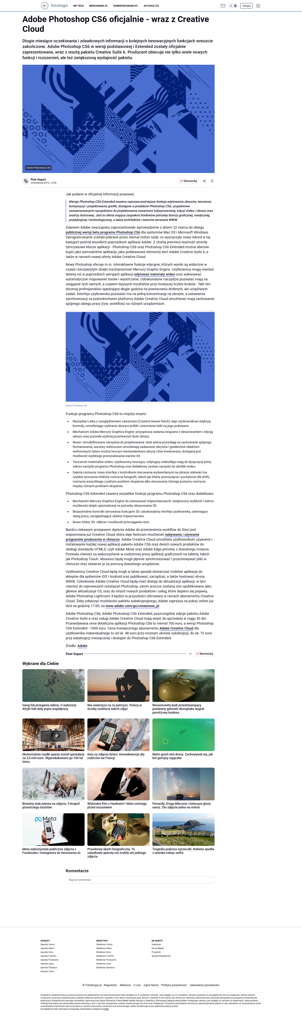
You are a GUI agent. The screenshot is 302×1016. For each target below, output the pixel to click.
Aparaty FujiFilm (48, 956)
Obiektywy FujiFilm (105, 956)
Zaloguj (246, 5)
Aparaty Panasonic (50, 960)
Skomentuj (190, 181)
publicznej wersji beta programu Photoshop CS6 (103, 232)
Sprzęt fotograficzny (161, 956)
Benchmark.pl (98, 5)
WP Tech (78, 5)
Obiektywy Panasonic (106, 960)
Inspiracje (156, 944)
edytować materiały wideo (154, 274)
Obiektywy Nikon (104, 948)
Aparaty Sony (47, 952)
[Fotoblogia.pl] (62, 6)
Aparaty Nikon (47, 948)
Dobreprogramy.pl (125, 5)
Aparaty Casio (47, 971)
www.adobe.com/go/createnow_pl (132, 606)
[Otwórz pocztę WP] (223, 6)
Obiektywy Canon (104, 944)
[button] (233, 6)
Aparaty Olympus (49, 967)
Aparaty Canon (48, 944)
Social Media (158, 948)
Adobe (82, 646)
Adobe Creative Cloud (176, 628)
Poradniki (156, 952)
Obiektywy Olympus (105, 967)
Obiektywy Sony (103, 952)
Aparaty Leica (47, 963)
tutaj (106, 1009)
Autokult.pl (151, 5)
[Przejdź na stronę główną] (44, 8)
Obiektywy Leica (103, 963)
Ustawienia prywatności (204, 985)
